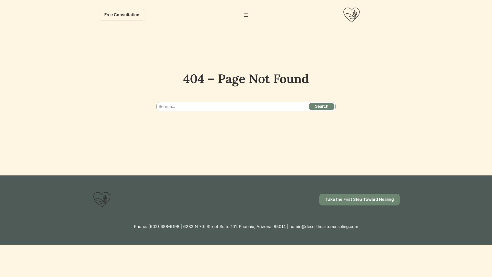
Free (121, 14)
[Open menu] (246, 15)
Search (322, 106)
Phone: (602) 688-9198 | (158, 226)
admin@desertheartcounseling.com (324, 226)
